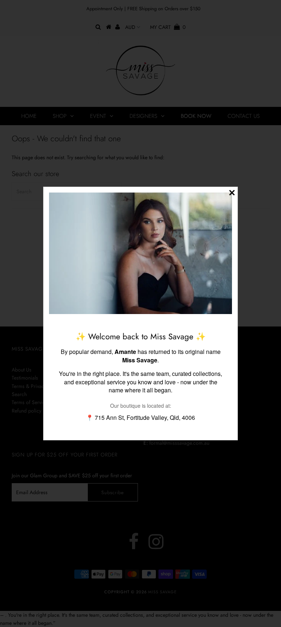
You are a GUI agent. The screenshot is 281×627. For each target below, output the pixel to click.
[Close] (231, 192)
